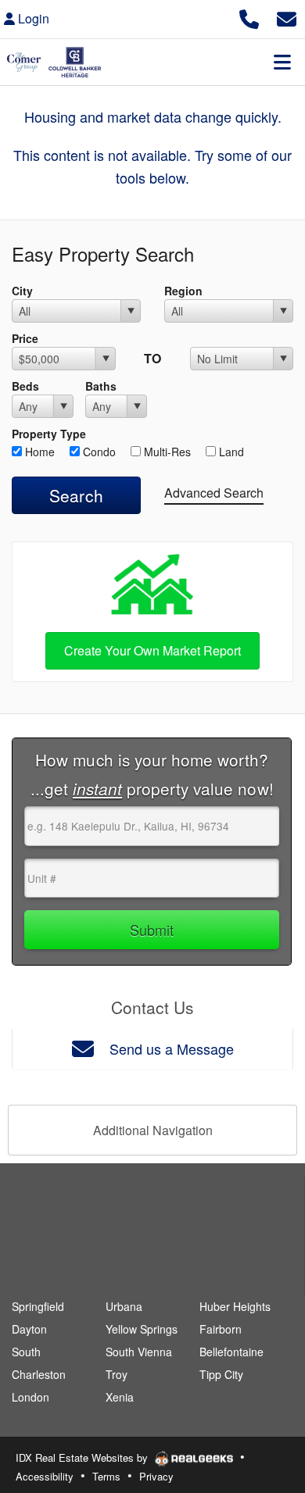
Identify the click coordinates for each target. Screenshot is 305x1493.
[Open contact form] (286, 17)
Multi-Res (166, 451)
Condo (98, 451)
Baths (101, 386)
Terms (106, 1476)
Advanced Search (214, 493)
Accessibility (45, 1476)
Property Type (49, 433)
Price (25, 338)
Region (183, 290)
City (22, 290)
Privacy (156, 1476)
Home (38, 451)
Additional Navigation (153, 1130)
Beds (25, 386)
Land (230, 451)
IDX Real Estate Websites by (83, 1457)
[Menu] (282, 61)
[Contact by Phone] (249, 17)
